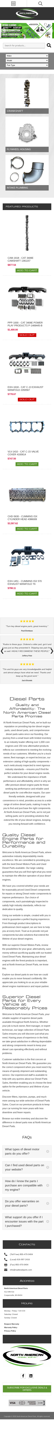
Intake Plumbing (17, 188)
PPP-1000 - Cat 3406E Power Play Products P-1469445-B (25, 324)
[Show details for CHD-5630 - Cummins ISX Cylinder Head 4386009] (27, 491)
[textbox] (24, 45)
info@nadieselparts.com (21, 1270)
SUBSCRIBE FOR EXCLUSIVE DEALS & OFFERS (27, 1388)
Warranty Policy (10, 1328)
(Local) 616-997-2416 (20, 1259)
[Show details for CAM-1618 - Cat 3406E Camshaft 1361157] (27, 233)
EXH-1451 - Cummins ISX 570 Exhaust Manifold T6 (25, 582)
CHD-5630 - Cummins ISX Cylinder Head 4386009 (22, 518)
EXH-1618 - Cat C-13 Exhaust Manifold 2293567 (25, 388)
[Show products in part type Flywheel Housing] (27, 132)
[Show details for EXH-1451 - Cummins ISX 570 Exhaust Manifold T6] (27, 556)
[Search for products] (49, 45)
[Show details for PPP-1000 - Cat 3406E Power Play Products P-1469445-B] (27, 297)
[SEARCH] (40, 3)
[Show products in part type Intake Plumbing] (27, 170)
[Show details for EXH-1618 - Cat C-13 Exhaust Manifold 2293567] (27, 362)
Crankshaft (15, 111)
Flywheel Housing (19, 149)
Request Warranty (11, 1324)
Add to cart (27, 270)
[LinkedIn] (31, 1376)
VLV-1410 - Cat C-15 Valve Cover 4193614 (23, 453)
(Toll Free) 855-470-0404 (21, 1254)
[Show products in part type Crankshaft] (27, 93)
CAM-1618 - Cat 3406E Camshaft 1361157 (20, 259)
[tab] (27, 206)
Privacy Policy (10, 1331)
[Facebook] (23, 1376)
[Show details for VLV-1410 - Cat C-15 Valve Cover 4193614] (27, 426)
